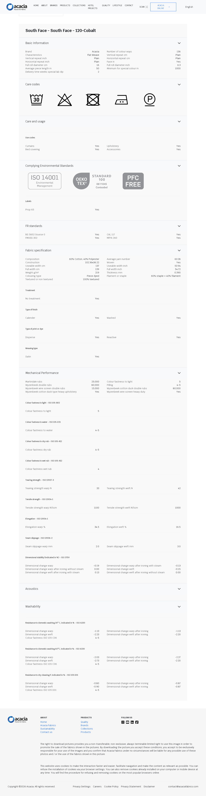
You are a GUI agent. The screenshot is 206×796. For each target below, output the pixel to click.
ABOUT (44, 5)
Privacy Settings (81, 786)
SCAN (142, 7)
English (189, 6)
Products (86, 732)
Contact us (46, 732)
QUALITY (106, 5)
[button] (163, 7)
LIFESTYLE (117, 5)
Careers (97, 786)
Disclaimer (149, 786)
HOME (36, 5)
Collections (87, 728)
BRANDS (53, 5)
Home (43, 722)
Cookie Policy (111, 786)
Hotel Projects (92, 7)
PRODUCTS (65, 5)
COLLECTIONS (79, 5)
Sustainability (47, 728)
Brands (84, 725)
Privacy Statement (131, 786)
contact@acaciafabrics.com (183, 786)
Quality (84, 722)
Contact (129, 5)
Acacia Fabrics (48, 725)
